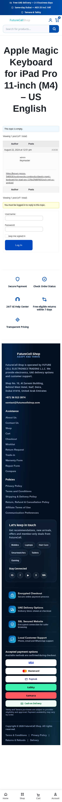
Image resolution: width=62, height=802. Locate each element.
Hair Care (43, 545)
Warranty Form (14, 460)
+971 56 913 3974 (15, 397)
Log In (18, 245)
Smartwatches (18, 553)
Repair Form (13, 466)
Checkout (11, 439)
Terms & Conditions (16, 735)
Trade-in (10, 455)
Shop (9, 428)
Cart (8, 433)
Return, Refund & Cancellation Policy (27, 502)
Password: (10, 225)
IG (12, 575)
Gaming (15, 560)
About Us (11, 417)
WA (44, 575)
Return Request (15, 449)
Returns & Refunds (15, 740)
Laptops (29, 545)
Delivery (34, 740)
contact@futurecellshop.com (23, 402)
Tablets (35, 553)
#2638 (55, 150)
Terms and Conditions (19, 491)
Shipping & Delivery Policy (21, 496)
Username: (10, 214)
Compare (11, 471)
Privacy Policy (14, 486)
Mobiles (15, 545)
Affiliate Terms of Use (18, 507)
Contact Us (12, 423)
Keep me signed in (16, 236)
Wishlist (10, 444)
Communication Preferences (22, 513)
